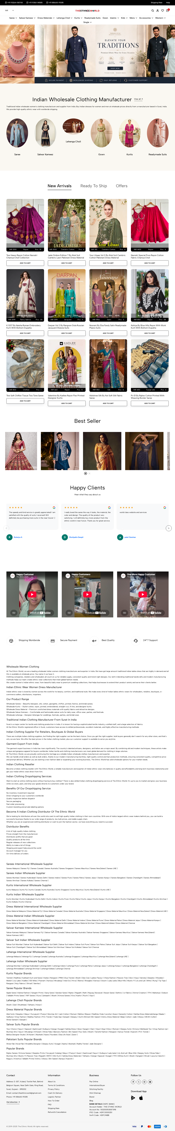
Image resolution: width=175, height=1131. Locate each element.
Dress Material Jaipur (131, 920)
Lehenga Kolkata (47, 969)
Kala (102, 1014)
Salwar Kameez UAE (14, 935)
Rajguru (9, 1059)
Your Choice (11, 1029)
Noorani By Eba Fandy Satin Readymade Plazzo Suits (107, 326)
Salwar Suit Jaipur (113, 944)
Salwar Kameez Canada (54, 932)
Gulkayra (46, 1029)
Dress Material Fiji (34, 911)
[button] (6, 76)
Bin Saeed (95, 1017)
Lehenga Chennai (63, 969)
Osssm (104, 981)
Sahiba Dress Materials (143, 1014)
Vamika (36, 983)
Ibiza (79, 1029)
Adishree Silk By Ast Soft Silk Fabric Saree (105, 396)
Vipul (91, 996)
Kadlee (25, 981)
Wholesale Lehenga (14, 715)
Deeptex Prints (39, 1053)
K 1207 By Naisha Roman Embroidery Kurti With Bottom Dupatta (23, 326)
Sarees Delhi (42, 878)
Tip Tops (162, 981)
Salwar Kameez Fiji (35, 932)
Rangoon (53, 978)
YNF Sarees (30, 996)
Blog (91, 1101)
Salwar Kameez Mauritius (120, 932)
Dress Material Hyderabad (37, 920)
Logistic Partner (54, 1097)
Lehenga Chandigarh (148, 966)
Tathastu (31, 1005)
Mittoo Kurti (123, 1056)
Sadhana (9, 1017)
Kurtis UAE (105, 890)
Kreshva (17, 1059)
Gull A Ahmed (84, 1017)
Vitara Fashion (110, 978)
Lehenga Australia (55, 957)
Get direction (12, 1102)
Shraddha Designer (33, 1044)
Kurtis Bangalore (113, 899)
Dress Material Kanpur (151, 920)
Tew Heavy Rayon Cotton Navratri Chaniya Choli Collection (21, 256)
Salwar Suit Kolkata (73, 947)
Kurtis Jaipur (86, 899)
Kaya (136, 978)
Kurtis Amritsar (160, 899)
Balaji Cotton (126, 1017)
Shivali (29, 983)
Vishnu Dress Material (110, 1017)
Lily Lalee (17, 981)
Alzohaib (39, 1035)
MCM (147, 1017)
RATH (49, 1056)
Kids (123, 18)
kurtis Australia (48, 890)
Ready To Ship (93, 185)
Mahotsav (156, 993)
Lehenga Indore (59, 966)
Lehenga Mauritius (89, 957)
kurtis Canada (34, 890)
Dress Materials (45, 18)
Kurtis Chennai (25, 902)
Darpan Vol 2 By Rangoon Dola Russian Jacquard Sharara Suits (66, 326)
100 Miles (33, 981)
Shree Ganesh (12, 1020)
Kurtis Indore (52, 899)
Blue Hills (122, 981)
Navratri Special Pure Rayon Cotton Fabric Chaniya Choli (147, 256)
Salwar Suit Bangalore (147, 944)
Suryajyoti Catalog (53, 1053)
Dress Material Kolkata (105, 923)
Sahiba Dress (70, 1029)
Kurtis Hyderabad (27, 899)
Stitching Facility (96, 1089)
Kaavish (134, 1032)
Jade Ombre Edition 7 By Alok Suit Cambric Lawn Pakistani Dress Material (66, 256)
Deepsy (74, 1017)
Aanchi (161, 1056)
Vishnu (37, 1059)
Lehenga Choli (63, 18)
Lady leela (112, 1053)
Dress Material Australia (73, 911)
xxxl (75, 316)
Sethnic (119, 993)
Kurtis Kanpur (99, 899)
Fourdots (53, 1035)
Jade (135, 1017)
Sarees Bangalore (118, 878)
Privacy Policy (53, 1089)
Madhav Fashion (34, 1017)
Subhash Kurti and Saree (32, 978)
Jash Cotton (64, 1014)
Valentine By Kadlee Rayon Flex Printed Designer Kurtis (66, 396)
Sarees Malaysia (12, 868)
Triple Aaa (57, 1017)
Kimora (136, 1029)
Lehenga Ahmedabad (15, 969)
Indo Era (67, 981)
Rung (155, 981)
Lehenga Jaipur (100, 966)
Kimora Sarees (64, 996)
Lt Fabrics (128, 993)
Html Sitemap (95, 1093)
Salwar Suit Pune (82, 944)
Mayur (26, 1014)
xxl (69, 316)
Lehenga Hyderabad (30, 966)
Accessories (145, 18)
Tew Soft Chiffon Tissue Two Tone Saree (24, 395)
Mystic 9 (130, 981)
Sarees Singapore (66, 868)
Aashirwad (37, 1029)
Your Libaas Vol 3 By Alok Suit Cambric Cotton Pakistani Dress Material (107, 256)
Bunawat (98, 993)
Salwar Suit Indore (66, 944)
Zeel (14, 1005)
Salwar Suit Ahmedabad (36, 947)
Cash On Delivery (55, 1093)
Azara (115, 1014)
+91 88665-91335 (20, 1097)
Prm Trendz (47, 1017)
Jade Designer (95, 1044)
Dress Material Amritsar (85, 923)
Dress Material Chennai (125, 923)
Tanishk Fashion (101, 1032)
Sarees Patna (78, 878)
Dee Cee (85, 978)
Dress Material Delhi (57, 920)
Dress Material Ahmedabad (63, 923)
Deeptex (151, 978)
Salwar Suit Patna (98, 944)
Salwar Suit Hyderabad (33, 944)
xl (63, 316)
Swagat (61, 1029)
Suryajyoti (35, 1014)
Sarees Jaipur (90, 878)
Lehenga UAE (121, 957)
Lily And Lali (122, 1053)
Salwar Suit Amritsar (56, 947)
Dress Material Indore (76, 920)
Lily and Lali (140, 981)
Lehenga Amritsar (32, 969)
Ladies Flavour (97, 978)
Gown (105, 18)
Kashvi (79, 996)
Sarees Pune (66, 878)
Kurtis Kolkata (12, 902)
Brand (91, 1097)
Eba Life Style (64, 1035)
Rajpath (78, 993)
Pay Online (93, 1081)
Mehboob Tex (145, 1029)
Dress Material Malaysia (16, 911)
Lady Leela (112, 981)
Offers (121, 185)
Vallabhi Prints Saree (15, 996)
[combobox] (9, 11)
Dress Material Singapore (94, 911)
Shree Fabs (47, 1032)
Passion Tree (122, 978)
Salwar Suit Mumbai (14, 944)
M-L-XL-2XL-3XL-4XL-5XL (149, 316)
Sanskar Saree (61, 993)
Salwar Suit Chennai (91, 947)
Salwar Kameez (26, 18)
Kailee (46, 978)
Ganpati (66, 1017)
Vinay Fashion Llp (160, 1029)
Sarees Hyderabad (28, 878)
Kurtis (77, 18)
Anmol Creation (139, 993)
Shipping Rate (53, 1108)
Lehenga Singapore (72, 957)
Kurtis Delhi (40, 899)
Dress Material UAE (159, 911)
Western (159, 18)
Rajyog (91, 993)
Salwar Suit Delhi (51, 944)
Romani (73, 1014)
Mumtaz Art (52, 1014)
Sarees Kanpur (104, 878)
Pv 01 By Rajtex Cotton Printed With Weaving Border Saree (147, 396)
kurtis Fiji (24, 890)
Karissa (50, 981)
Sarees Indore (54, 878)
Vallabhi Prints (28, 1059)
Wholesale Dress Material (16, 709)
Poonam (42, 981)
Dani (92, 1029)
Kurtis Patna (75, 899)
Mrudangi (58, 981)
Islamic (113, 18)
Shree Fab (10, 1044)
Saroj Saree (49, 993)
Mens (132, 18)
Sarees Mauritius (82, 868)
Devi (131, 978)
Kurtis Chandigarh (128, 899)
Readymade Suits (92, 18)
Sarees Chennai (40, 880)
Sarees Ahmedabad (152, 878)
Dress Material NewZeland (138, 911)
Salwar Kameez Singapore (97, 932)
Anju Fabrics (20, 983)
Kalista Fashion (24, 993)
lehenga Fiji (27, 957)
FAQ (49, 1104)
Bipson (88, 1014)
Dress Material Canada (53, 911)
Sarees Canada (37, 868)
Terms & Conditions (56, 1085)
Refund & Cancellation (57, 1112)
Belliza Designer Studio (15, 1035)
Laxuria (154, 1056)
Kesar (38, 1005)
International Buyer (97, 1085)
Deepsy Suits (126, 1029)
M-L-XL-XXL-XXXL (25, 316)
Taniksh (9, 978)
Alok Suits (10, 1014)
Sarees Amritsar (12, 880)
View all (137, 99)
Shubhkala (22, 1005)
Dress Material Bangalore (16, 923)
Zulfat (153, 1017)
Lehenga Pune (73, 966)
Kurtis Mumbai (12, 899)
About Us (51, 1081)
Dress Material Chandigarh (39, 923)
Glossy (141, 1017)
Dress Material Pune (95, 920)
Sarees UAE (112, 868)
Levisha (108, 1014)
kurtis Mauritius (77, 890)
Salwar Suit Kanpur (129, 944)
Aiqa (103, 1029)
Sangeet (139, 1056)
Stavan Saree (109, 993)
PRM (61, 978)
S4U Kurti (57, 1056)
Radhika (17, 978)
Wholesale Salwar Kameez (17, 712)
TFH (149, 993)
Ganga (155, 1014)
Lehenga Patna (86, 966)
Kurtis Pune (64, 899)
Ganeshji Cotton (125, 1014)
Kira (73, 996)
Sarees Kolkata (27, 880)
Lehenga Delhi (45, 966)
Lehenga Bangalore (130, 966)
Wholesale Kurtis (13, 707)
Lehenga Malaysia (13, 957)
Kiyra (39, 996)
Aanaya (62, 1059)
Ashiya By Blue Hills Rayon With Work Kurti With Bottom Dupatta (148, 326)
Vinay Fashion (20, 1017)
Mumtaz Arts (11, 1032)
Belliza (81, 1014)
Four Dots (83, 1032)
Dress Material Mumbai (15, 920)
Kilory (109, 1029)
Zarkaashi (46, 996)
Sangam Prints (37, 993)
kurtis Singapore (62, 890)
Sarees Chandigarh (134, 878)
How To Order (53, 1101)
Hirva (74, 981)
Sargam (86, 1029)
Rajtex (71, 993)
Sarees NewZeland (97, 868)
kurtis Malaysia (12, 890)
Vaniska (143, 978)
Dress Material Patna (113, 920)
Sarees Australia (51, 868)
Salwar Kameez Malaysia (16, 932)
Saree (12, 18)
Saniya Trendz (123, 1032)
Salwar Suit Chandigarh (15, 947)
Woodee (159, 978)
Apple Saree (11, 993)
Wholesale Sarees (13, 704)
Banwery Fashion (60, 1032)
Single (86, 22)
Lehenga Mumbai (13, 966)
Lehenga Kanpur (114, 966)
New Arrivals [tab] (59, 185)
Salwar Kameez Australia (75, 932)
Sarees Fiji (25, 868)
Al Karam (38, 1032)
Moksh (9, 981)
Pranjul (43, 1014)
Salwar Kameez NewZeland (143, 932)
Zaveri (74, 1035)
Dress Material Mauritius (116, 911)
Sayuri (20, 1029)
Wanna (80, 981)
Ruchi (85, 996)
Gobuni (165, 993)
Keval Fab (20, 1044)
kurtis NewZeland (92, 890)
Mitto (149, 981)
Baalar (161, 1014)
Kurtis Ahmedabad (145, 899)
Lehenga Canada (40, 957)
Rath (85, 993)
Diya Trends (69, 978)
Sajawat (28, 1029)
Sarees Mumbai (12, 878)
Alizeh (78, 978)
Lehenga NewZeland (106, 957)
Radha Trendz (82, 1044)
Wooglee (88, 981)
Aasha (64, 1044)
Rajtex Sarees (12, 1053)
